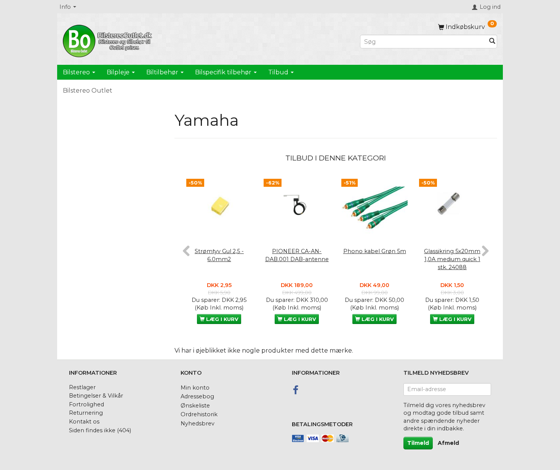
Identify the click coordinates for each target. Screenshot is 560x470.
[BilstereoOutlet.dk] (108, 39)
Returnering (86, 412)
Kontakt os (84, 421)
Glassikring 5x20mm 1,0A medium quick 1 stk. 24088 (452, 259)
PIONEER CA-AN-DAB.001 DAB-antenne (297, 255)
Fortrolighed (86, 404)
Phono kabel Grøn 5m (374, 251)
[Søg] (492, 41)
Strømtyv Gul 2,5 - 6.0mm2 (219, 255)
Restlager (82, 387)
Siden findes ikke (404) (100, 430)
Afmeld (448, 443)
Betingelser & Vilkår (96, 395)
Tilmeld (418, 443)
